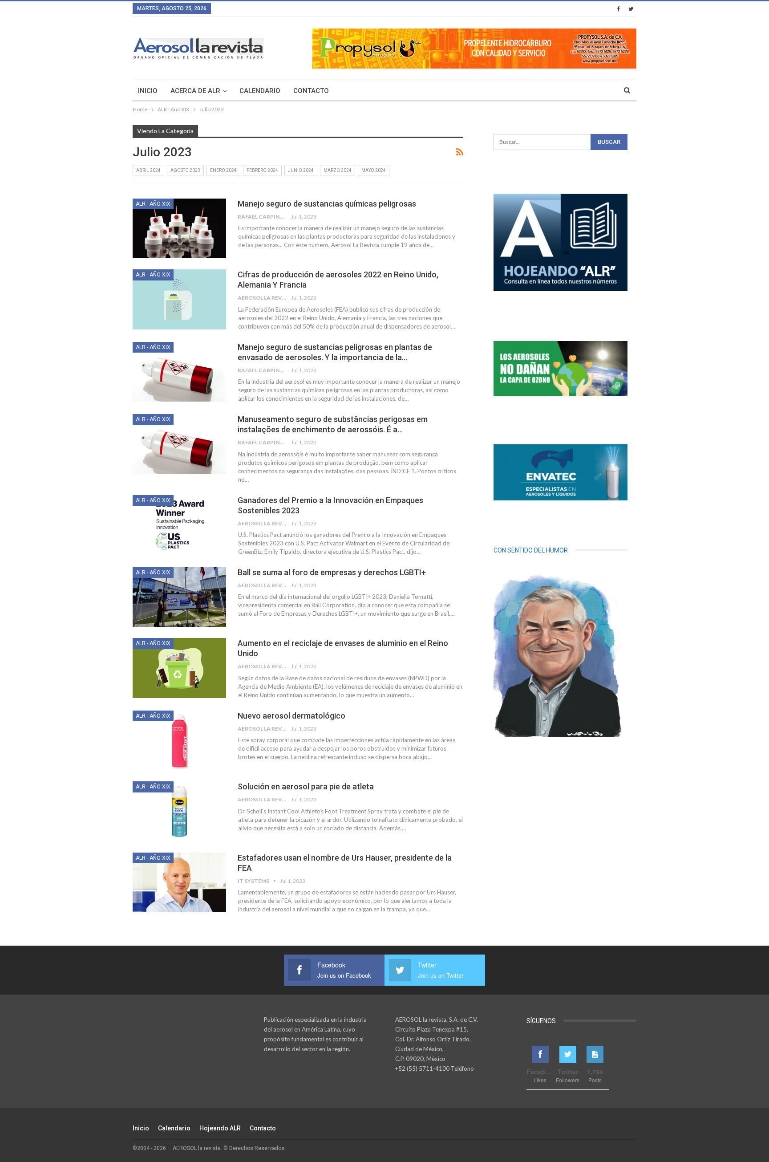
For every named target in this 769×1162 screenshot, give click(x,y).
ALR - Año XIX (153, 204)
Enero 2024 (223, 170)
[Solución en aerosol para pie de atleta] (179, 811)
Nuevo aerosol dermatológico (291, 715)
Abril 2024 (148, 170)
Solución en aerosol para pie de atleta (306, 786)
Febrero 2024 (262, 170)
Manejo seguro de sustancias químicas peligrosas (327, 203)
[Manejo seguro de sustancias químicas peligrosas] (179, 228)
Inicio (148, 91)
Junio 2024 (301, 170)
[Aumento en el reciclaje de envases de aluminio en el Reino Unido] (179, 668)
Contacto (311, 91)
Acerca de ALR (195, 91)
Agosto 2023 (185, 170)
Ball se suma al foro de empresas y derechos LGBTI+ (332, 572)
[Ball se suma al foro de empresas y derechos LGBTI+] (179, 597)
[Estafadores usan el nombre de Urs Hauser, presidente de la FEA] (179, 882)
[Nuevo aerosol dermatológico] (179, 740)
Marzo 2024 (338, 170)
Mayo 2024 (373, 170)
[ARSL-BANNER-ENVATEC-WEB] (560, 472)
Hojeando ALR (220, 1128)
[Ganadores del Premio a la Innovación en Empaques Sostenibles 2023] (179, 525)
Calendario (259, 91)
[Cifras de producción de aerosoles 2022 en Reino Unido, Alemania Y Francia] (179, 299)
